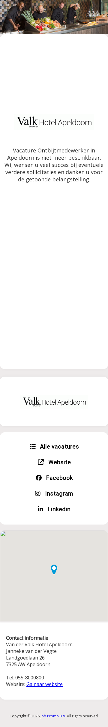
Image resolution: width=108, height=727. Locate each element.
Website (59, 462)
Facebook (59, 477)
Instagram (58, 493)
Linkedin (58, 509)
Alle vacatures (58, 446)
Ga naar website (44, 684)
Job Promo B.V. (53, 716)
